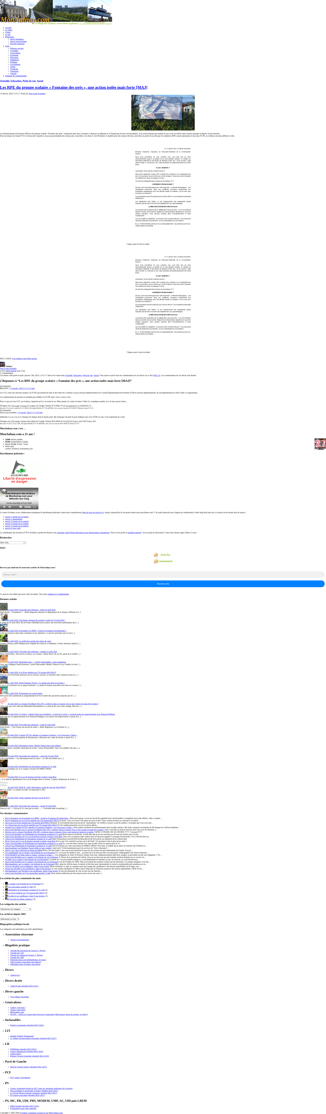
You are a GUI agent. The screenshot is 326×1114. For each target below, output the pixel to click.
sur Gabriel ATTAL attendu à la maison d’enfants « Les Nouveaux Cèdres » (39, 827)
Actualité (4, 80)
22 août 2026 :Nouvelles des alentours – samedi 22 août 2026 (32, 652)
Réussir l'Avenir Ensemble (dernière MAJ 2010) (29, 1056)
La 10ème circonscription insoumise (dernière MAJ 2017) (33, 1038)
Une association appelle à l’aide (20, 887)
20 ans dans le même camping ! (20, 899)
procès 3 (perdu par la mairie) (17, 521)
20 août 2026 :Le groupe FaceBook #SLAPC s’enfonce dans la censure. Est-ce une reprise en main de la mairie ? (53, 704)
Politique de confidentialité (15, 76)
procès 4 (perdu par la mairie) (17, 524)
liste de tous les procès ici (93, 512)
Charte (7, 32)
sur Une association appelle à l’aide (28, 873)
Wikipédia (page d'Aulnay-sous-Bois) (25, 964)
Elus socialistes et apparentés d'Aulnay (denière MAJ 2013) (34, 1091)
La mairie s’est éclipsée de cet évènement (24, 884)
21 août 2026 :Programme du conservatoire (25, 693)
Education (14, 57)
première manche (134, 533)
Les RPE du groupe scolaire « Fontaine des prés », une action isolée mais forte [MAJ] (73, 87)
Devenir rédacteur (17, 44)
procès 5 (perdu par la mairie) (17, 526)
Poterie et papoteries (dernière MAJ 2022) (27, 1025)
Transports (14, 71)
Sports (12, 67)
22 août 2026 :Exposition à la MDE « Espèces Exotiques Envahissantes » (37, 631)
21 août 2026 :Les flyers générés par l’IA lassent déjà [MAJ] (32, 672)
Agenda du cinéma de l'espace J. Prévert (26, 955)
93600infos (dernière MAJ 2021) (23, 1049)
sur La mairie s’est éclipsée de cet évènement (30, 853)
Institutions (14, 60)
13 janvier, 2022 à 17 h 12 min (22, 388)
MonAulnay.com (17, 1012)
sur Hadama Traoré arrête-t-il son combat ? (29, 848)
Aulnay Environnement (19, 940)
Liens (7, 46)
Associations (15, 53)
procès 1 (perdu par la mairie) (17, 517)
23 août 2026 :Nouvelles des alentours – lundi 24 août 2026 (32, 610)
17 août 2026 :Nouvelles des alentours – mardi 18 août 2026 (32, 806)
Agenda (13, 73)
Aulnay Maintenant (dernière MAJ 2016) (26, 1051)
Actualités (14, 51)
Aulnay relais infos (17, 1010)
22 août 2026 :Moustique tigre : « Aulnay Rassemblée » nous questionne (37, 662)
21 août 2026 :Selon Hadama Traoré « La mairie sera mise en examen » (36, 683)
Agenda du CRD (17, 957)
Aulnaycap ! (15, 975)
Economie (14, 55)
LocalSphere (15, 64)
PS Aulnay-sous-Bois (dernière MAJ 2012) (27, 1095)
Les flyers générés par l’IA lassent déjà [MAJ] (26, 893)
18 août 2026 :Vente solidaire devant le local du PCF (29, 798)
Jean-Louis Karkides (18, 41)
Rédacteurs (9, 37)
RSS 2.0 (156, 375)
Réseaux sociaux (17, 48)
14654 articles (11, 371)
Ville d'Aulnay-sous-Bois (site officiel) (25, 962)
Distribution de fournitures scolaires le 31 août (26, 890)
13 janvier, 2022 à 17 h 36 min (30, 413)
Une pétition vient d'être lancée (24, 358)
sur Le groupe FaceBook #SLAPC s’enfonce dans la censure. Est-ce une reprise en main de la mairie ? (55, 830)
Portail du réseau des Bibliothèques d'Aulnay (28, 960)
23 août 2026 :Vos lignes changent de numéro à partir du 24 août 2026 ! (36, 620)
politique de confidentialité (58, 594)
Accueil (8, 28)
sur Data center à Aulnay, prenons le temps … (29, 855)
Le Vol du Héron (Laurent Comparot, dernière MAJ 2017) (33, 1093)
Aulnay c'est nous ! (18, 1007)
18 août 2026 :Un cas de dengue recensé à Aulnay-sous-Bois (32, 777)
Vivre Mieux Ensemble (19, 997)
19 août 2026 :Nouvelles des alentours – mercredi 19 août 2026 (33, 756)
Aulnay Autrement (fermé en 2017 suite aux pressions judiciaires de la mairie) (41, 1088)
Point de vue (29, 80)
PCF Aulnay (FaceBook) (20, 1078)
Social (40, 80)
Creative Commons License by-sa (34, 1113)
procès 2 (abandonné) (13, 519)
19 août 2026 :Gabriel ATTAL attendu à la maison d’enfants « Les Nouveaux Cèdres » (42, 735)
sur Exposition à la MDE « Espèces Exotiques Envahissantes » (37, 818)
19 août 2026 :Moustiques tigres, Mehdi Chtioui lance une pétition (34, 746)
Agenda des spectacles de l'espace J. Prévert (27, 951)
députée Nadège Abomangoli (22, 1036)
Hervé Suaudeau (17, 39)
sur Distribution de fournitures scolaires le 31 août (33, 834)
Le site (7, 35)
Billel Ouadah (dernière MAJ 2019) (24, 1106)
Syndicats (14, 69)
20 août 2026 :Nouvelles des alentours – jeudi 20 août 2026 (31, 725)
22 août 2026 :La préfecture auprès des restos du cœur (29, 641)
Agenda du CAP (17, 953)
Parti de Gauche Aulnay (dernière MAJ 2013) (28, 1067)
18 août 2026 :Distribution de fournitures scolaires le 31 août (32, 766)
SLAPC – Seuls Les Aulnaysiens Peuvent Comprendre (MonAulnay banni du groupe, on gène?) (49, 1014)
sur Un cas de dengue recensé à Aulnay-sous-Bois (33, 837)
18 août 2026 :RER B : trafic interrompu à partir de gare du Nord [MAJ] (37, 787)
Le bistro (8, 30)
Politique (13, 62)
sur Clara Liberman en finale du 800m (23, 850)
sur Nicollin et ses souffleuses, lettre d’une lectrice (27, 866)
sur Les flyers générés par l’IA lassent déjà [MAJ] (32, 820)
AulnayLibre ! (16, 1054)
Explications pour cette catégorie (23, 1108)
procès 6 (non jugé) (13, 528)
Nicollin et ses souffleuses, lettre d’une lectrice (26, 896)
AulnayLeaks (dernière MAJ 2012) (24, 986)
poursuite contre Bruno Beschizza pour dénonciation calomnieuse (83, 533)
